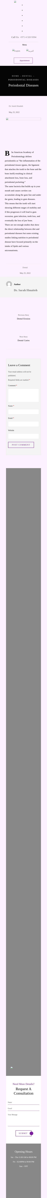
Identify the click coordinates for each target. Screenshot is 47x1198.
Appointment (25, 60)
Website (11, 430)
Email (11, 418)
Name (11, 406)
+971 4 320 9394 (28, 37)
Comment (12, 386)
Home (15, 76)
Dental (27, 76)
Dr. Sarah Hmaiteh (16, 106)
